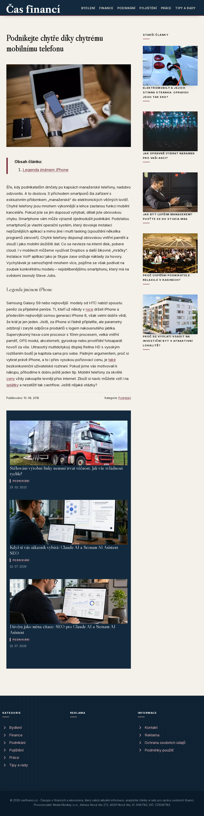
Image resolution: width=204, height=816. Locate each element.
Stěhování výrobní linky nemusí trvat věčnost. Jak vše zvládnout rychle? (66, 471)
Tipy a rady (185, 8)
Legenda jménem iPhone (46, 169)
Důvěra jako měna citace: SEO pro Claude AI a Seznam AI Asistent (62, 629)
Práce (166, 8)
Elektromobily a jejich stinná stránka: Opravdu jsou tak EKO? (166, 92)
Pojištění (148, 8)
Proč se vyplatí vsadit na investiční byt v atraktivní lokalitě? (168, 341)
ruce (89, 309)
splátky (12, 385)
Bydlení (88, 8)
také (112, 359)
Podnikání (126, 8)
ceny (10, 378)
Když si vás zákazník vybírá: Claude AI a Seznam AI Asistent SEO (64, 550)
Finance (106, 8)
